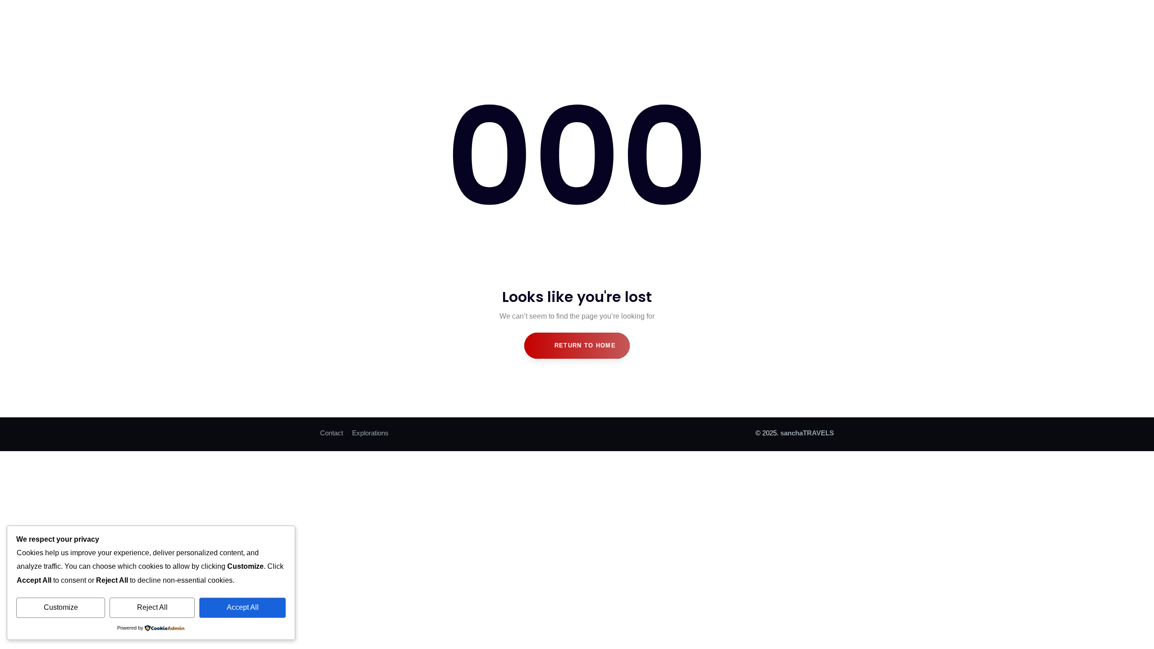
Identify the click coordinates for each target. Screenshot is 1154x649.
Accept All (243, 607)
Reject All (152, 607)
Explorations (370, 433)
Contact (331, 433)
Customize (61, 607)
